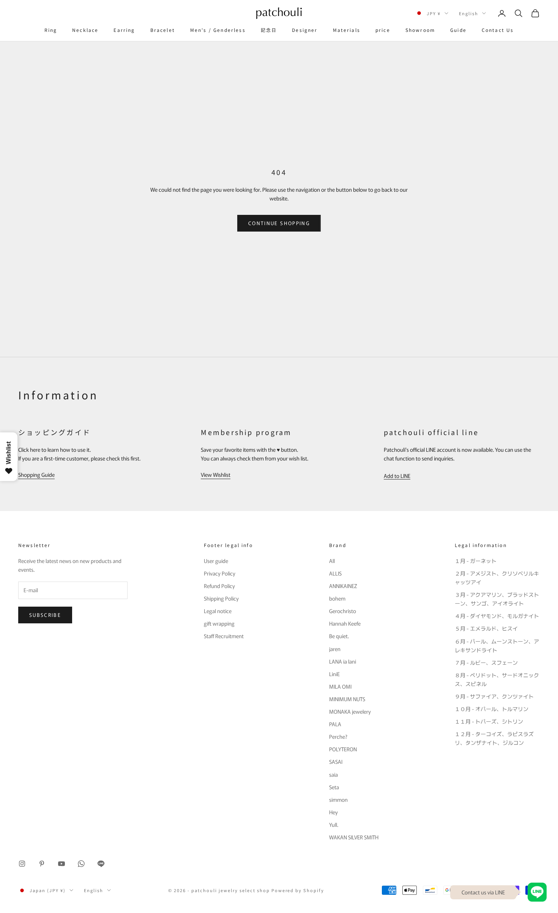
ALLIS (335, 573)
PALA (335, 724)
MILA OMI (340, 686)
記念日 (269, 30)
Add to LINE (397, 475)
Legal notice (218, 611)
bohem (337, 598)
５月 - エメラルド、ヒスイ (486, 628)
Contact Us (498, 30)
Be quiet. (339, 636)
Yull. (333, 824)
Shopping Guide (36, 474)
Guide (458, 30)
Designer (304, 30)
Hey (333, 812)
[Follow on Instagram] (22, 863)
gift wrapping (219, 623)
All (332, 561)
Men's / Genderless (218, 30)
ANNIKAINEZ (343, 586)
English (468, 13)
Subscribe (45, 614)
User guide (216, 561)
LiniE (334, 674)
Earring (124, 30)
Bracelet (162, 30)
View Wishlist (215, 474)
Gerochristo (342, 611)
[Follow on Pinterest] (42, 863)
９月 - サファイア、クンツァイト (494, 696)
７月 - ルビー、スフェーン (486, 662)
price (382, 30)
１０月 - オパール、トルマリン (491, 709)
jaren (334, 649)
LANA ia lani (342, 661)
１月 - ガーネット (476, 561)
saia (333, 774)
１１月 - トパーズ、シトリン (489, 721)
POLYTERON (343, 749)
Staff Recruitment (224, 636)
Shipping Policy (221, 598)
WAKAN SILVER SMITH (353, 837)
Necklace (85, 30)
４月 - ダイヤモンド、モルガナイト (497, 616)
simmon (338, 799)
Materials (346, 30)
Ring (50, 30)
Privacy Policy (219, 573)
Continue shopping (279, 223)
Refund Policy (219, 586)
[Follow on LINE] (101, 863)
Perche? (338, 736)
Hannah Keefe (345, 623)
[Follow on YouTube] (61, 863)
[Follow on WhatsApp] (81, 863)
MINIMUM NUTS (347, 699)
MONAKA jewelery (350, 711)
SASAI (335, 761)
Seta (334, 787)
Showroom (420, 30)
